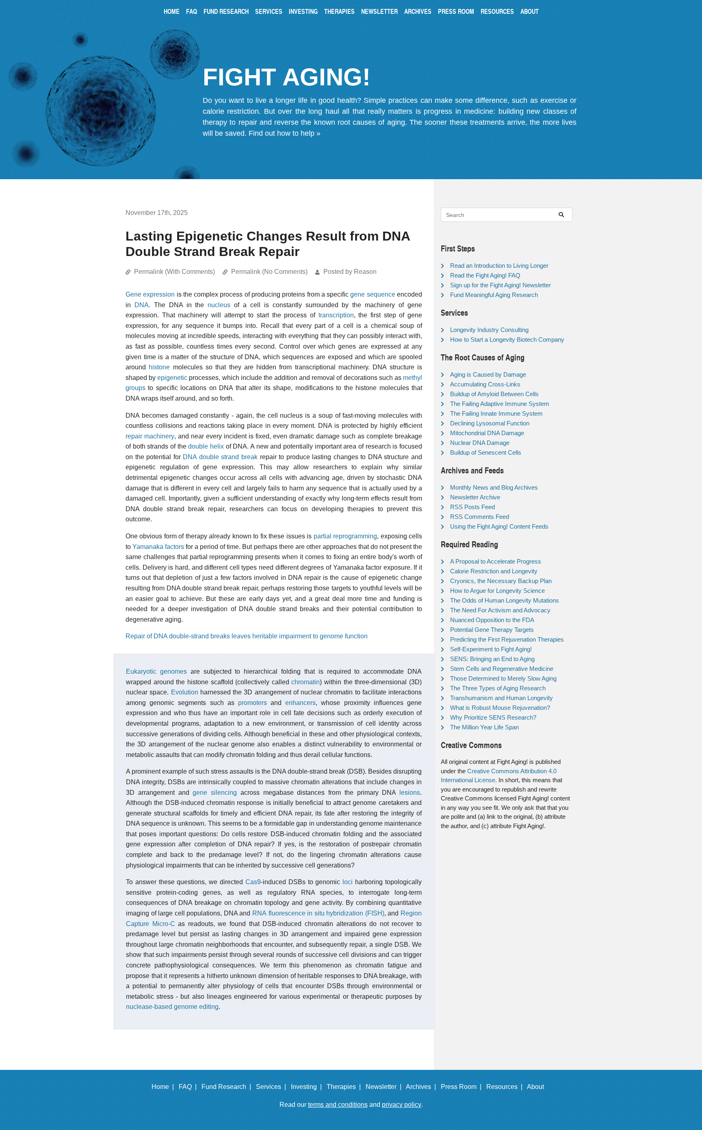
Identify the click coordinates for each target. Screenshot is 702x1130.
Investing (303, 11)
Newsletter (379, 11)
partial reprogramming (345, 536)
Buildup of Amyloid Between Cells (494, 393)
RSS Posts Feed (472, 506)
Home (172, 11)
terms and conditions (338, 1104)
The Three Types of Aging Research (498, 688)
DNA (141, 304)
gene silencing (215, 792)
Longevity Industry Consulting (489, 329)
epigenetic (172, 377)
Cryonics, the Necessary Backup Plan (501, 580)
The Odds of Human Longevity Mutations (504, 600)
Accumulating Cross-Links (485, 384)
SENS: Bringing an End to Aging (492, 658)
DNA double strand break (220, 456)
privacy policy (401, 1104)
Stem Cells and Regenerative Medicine (501, 668)
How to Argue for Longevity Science (497, 590)
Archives (417, 11)
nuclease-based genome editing (172, 1006)
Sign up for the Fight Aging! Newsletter (500, 285)
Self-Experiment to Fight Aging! (491, 649)
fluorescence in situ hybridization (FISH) (326, 913)
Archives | (422, 1086)
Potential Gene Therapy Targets (492, 629)
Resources (497, 11)
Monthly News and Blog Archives (494, 487)
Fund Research (226, 11)
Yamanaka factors (158, 546)
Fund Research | (228, 1086)
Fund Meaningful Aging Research (494, 294)
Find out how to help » (285, 133)
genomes (173, 671)
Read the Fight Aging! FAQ (485, 275)
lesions (409, 792)
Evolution (184, 692)
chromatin (305, 682)
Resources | (506, 1086)
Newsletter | (385, 1086)
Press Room (456, 11)
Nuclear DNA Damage (479, 442)
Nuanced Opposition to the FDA (492, 619)
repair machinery (150, 436)
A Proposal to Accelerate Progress (495, 561)
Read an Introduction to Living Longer (499, 265)
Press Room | (463, 1086)
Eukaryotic (141, 671)
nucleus (219, 304)
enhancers (300, 702)
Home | (164, 1086)
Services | (272, 1086)
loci (347, 881)
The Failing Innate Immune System (496, 413)
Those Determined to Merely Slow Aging (503, 678)
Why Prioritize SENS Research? (493, 717)
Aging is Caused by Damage (488, 374)
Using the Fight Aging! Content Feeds (499, 526)
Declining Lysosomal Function (489, 423)
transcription (336, 315)
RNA (259, 913)
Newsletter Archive (475, 497)
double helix (206, 446)
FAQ (191, 11)
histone (159, 367)
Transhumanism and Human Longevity (501, 697)
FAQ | (189, 1086)
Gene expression (150, 294)
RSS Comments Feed (479, 516)
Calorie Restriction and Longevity (493, 571)
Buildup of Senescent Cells (485, 452)
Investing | (308, 1086)
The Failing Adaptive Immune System (499, 403)
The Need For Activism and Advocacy (500, 610)
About (529, 11)
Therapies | (345, 1086)
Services (268, 11)
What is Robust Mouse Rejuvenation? (500, 707)
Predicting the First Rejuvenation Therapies (507, 639)
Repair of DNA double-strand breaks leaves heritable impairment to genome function (247, 636)
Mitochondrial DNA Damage (487, 432)
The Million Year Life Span (484, 727)
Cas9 (253, 881)
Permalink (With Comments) (174, 271)
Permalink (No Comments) (269, 271)
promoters (252, 702)
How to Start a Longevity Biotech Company (507, 339)
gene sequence (372, 294)
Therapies (339, 11)
